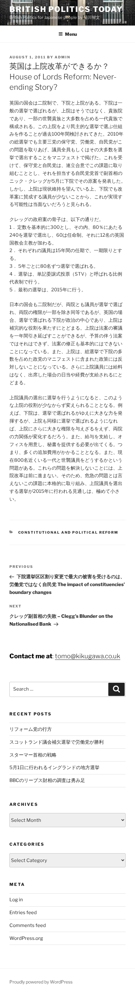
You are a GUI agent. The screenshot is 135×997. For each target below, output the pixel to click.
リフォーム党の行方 (30, 729)
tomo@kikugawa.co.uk (87, 656)
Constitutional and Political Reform (68, 532)
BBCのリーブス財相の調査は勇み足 (47, 780)
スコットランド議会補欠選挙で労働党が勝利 (56, 742)
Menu (71, 34)
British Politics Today (66, 9)
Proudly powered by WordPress (41, 981)
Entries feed (23, 912)
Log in (16, 900)
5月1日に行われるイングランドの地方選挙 (54, 767)
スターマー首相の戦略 (33, 755)
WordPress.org (26, 938)
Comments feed (27, 925)
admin (62, 57)
